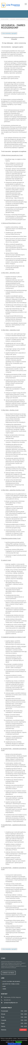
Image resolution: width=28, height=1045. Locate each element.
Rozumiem (19, 1042)
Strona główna (4, 19)
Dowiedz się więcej (8, 972)
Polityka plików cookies (14, 1044)
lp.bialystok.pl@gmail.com (11, 1002)
